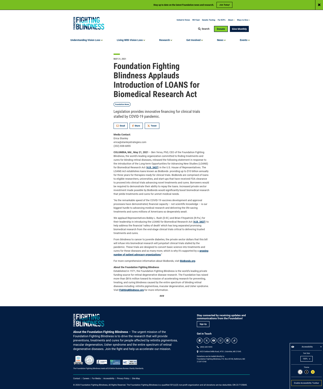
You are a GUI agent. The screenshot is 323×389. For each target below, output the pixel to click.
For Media (96, 378)
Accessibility (108, 378)
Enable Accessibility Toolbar (306, 383)
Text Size (306, 353)
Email (122, 126)
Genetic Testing (208, 20)
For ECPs (221, 20)
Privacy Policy (123, 378)
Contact (76, 378)
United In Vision (183, 20)
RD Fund (195, 20)
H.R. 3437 (152, 167)
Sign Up (203, 324)
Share (137, 126)
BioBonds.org (187, 260)
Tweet (154, 126)
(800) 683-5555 (206, 347)
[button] (204, 29)
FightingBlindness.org (131, 289)
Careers (86, 378)
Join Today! (224, 5)
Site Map (136, 378)
